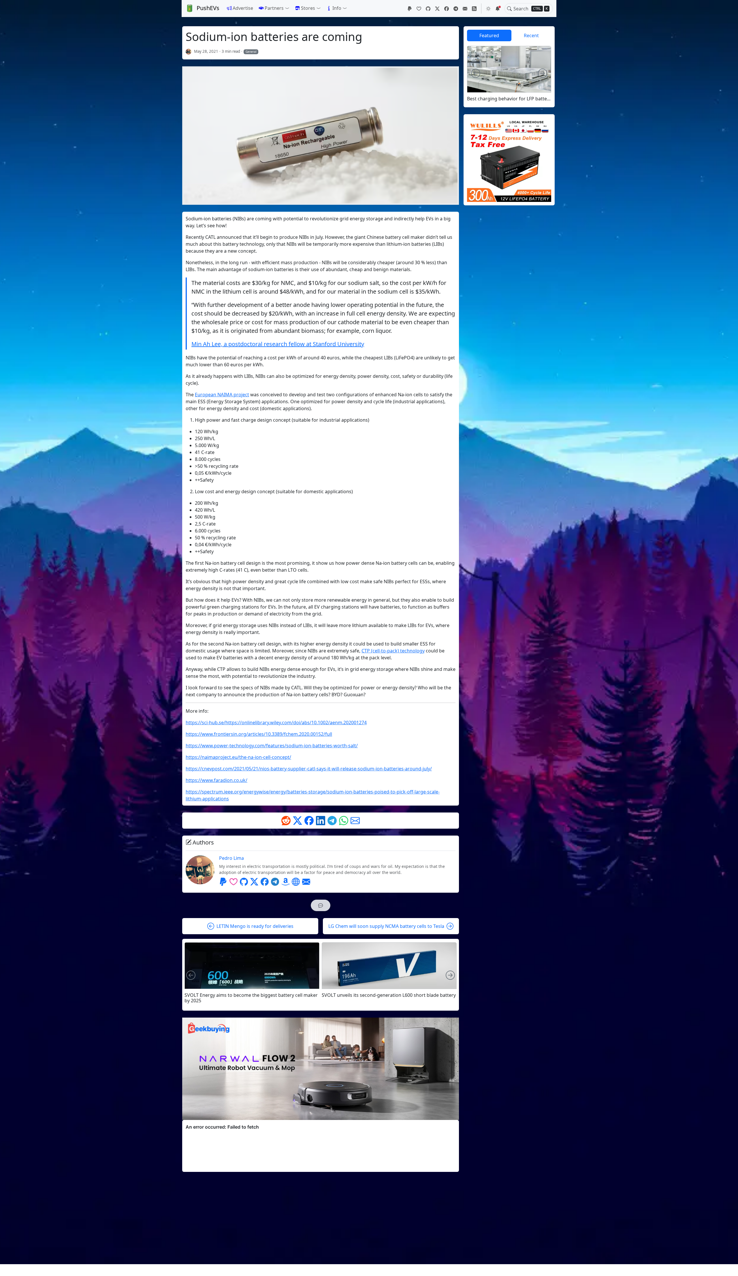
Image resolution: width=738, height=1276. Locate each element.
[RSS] (474, 8)
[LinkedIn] (320, 820)
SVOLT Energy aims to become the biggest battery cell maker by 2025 (251, 997)
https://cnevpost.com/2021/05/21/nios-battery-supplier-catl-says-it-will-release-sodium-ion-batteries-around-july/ (309, 768)
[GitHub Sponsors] (418, 8)
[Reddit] (286, 820)
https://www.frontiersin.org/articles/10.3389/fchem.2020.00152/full (259, 734)
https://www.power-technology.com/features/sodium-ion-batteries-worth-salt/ (272, 745)
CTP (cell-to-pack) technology (393, 651)
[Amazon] (285, 882)
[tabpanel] (509, 74)
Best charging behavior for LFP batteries (509, 99)
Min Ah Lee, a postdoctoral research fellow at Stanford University (277, 344)
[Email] (465, 8)
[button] (274, 8)
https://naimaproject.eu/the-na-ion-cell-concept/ (238, 757)
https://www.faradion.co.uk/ (216, 780)
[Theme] (488, 8)
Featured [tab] (489, 35)
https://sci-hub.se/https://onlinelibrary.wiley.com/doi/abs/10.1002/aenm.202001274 (276, 722)
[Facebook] (446, 8)
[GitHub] (428, 8)
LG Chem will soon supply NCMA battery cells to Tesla (386, 926)
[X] (437, 8)
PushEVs (208, 8)
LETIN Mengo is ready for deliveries (254, 926)
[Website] (296, 882)
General (251, 52)
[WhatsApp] (343, 820)
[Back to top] (728, 1266)
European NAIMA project (222, 394)
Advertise (243, 8)
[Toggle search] (509, 8)
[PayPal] (409, 8)
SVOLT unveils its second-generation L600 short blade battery (389, 995)
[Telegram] (455, 8)
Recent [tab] (531, 35)
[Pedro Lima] (188, 51)
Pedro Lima (231, 858)
